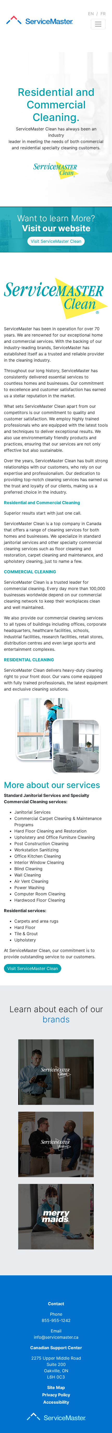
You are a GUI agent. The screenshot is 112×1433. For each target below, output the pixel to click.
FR (103, 13)
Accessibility (56, 1402)
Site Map (56, 1387)
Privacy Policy (56, 1394)
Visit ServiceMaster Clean (32, 968)
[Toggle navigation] (98, 24)
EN (91, 13)
